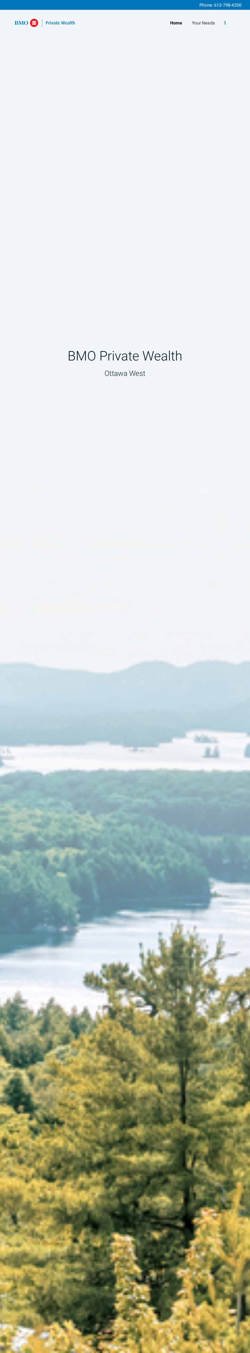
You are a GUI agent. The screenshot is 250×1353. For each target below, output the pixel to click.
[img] (125, 676)
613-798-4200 (227, 5)
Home (176, 23)
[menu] (225, 23)
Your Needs (203, 23)
